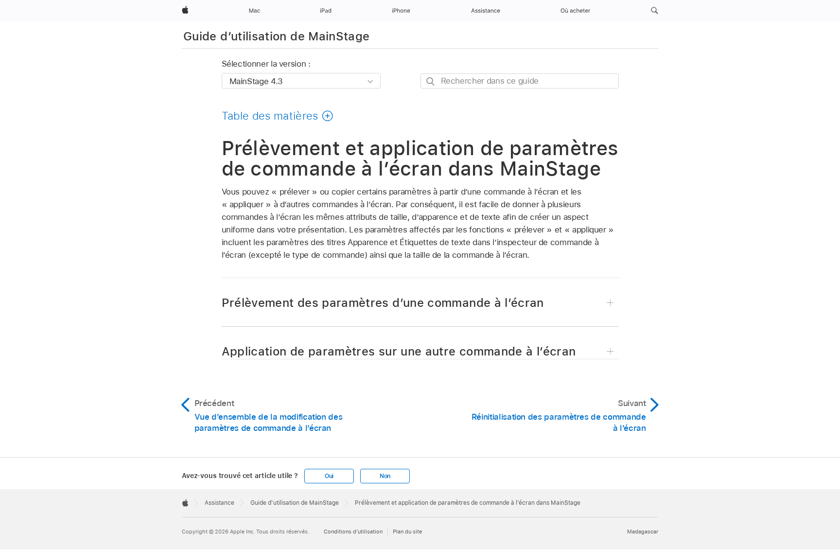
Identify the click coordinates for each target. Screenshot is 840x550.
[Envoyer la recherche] (431, 81)
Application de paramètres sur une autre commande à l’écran (399, 351)
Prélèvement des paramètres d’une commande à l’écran (383, 303)
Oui (329, 476)
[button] (654, 10)
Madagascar (642, 531)
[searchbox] (519, 81)
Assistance (219, 502)
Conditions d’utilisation (353, 531)
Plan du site (407, 531)
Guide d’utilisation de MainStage (276, 36)
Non (385, 476)
